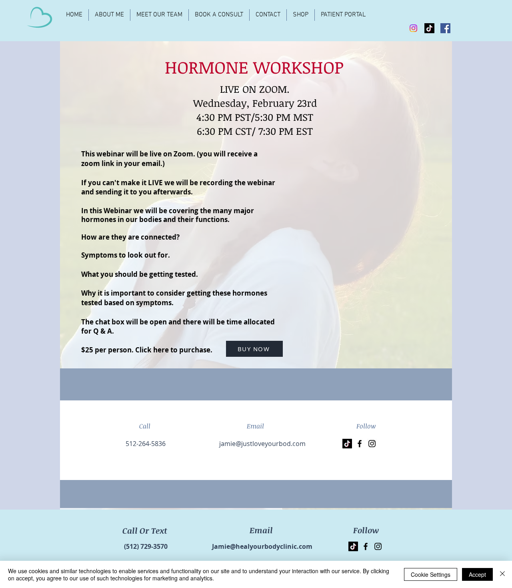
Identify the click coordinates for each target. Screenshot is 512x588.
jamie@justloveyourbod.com (262, 443)
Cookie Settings (430, 574)
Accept (477, 574)
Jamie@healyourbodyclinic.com (262, 546)
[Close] (502, 574)
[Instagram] (413, 28)
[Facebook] (445, 28)
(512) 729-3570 (146, 546)
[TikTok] (429, 28)
